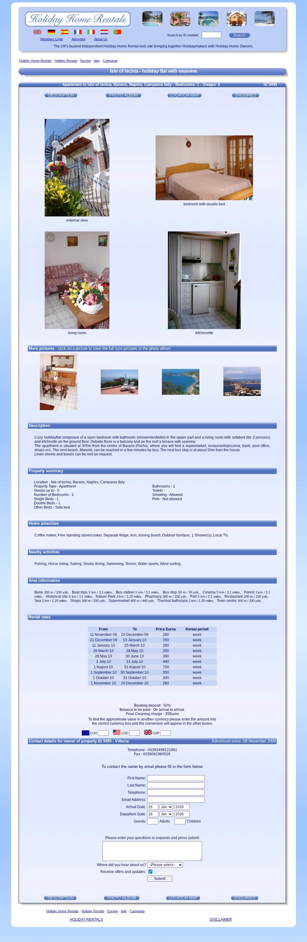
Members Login (51, 39)
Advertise (78, 39)
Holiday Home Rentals (35, 60)
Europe (85, 60)
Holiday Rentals (66, 60)
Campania (110, 60)
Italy (97, 60)
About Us (101, 39)
